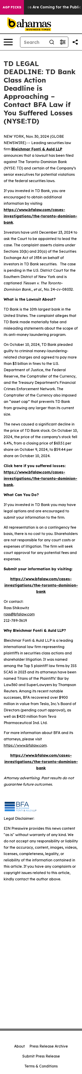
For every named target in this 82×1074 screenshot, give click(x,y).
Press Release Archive (48, 1046)
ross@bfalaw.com (19, 614)
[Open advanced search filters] (62, 42)
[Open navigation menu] (8, 42)
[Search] (51, 42)
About (19, 1046)
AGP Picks (12, 7)
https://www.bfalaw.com (25, 745)
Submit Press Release (41, 1056)
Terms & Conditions (41, 1066)
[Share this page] (75, 42)
